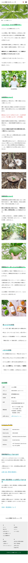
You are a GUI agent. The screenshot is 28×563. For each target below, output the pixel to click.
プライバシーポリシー (7, 545)
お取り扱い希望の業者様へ (9, 472)
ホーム (4, 527)
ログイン (15, 529)
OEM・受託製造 (17, 543)
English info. (16, 547)
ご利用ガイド (5, 543)
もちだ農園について (7, 533)
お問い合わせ (16, 545)
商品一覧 (4, 529)
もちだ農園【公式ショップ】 (9, 2)
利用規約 (4, 541)
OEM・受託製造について (9, 507)
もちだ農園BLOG (6, 535)
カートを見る (16, 531)
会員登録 (15, 527)
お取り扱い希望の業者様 (18, 541)
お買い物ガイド (6, 531)
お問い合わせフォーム (16, 416)
